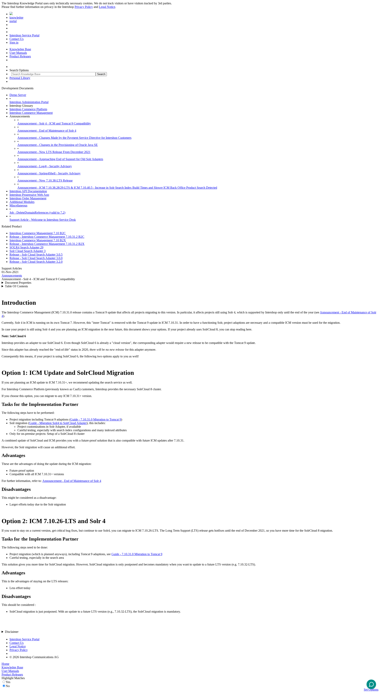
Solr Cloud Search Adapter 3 (28, 251)
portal (13, 21)
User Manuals (18, 52)
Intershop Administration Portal (29, 102)
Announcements (12, 275)
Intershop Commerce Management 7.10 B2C (38, 233)
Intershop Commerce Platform (28, 109)
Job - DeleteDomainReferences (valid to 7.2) (37, 212)
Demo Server (18, 95)
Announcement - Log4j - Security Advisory (44, 166)
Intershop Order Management (28, 198)
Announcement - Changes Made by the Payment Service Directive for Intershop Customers (74, 137)
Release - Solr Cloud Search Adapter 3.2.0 (36, 261)
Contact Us (17, 39)
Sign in (14, 42)
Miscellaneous (18, 205)
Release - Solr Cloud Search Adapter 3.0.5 (36, 254)
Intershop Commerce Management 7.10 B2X (38, 240)
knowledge (16, 17)
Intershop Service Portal (24, 35)
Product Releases (20, 56)
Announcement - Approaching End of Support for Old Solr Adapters (60, 159)
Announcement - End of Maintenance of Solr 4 (46, 130)
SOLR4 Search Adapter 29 (26, 247)
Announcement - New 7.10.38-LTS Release (45, 180)
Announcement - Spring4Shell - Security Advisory (49, 173)
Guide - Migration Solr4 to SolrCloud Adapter (58, 423)
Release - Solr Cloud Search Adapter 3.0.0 (36, 258)
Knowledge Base (20, 49)
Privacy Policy (84, 7)
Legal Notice (107, 7)
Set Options (371, 689)
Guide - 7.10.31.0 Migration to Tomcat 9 (95, 419)
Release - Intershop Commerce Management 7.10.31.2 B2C (47, 236)
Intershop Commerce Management (31, 112)
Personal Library (20, 78)
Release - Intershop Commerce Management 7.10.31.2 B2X (47, 244)
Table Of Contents (16, 286)
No (8, 686)
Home (5, 663)
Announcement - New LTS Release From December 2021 (53, 152)
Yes (8, 682)
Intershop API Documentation (28, 191)
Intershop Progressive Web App (29, 194)
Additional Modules (22, 202)
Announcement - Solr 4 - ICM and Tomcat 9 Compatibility (54, 123)
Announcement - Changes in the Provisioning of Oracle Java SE (57, 145)
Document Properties (18, 282)
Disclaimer (11, 631)
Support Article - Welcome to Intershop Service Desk (43, 219)
